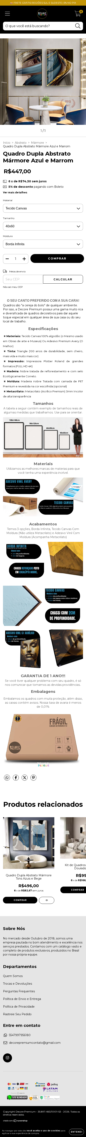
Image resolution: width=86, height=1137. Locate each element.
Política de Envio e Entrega (22, 999)
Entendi (76, 1132)
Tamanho (8, 218)
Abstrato (21, 143)
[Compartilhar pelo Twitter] (25, 779)
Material (7, 200)
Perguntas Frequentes (19, 991)
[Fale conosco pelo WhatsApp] (79, 1100)
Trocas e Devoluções (17, 983)
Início (6, 143)
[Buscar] (78, 26)
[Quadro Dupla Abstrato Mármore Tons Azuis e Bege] (46, 900)
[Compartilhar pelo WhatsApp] (7, 778)
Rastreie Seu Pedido (17, 1014)
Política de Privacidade (19, 1006)
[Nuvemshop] (15, 1121)
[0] (77, 14)
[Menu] (7, 14)
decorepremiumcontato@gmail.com (35, 1043)
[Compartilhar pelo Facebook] (16, 779)
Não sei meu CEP (13, 286)
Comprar (20, 900)
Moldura (8, 236)
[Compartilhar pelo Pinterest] (33, 779)
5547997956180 (20, 1035)
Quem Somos (13, 976)
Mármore (37, 143)
